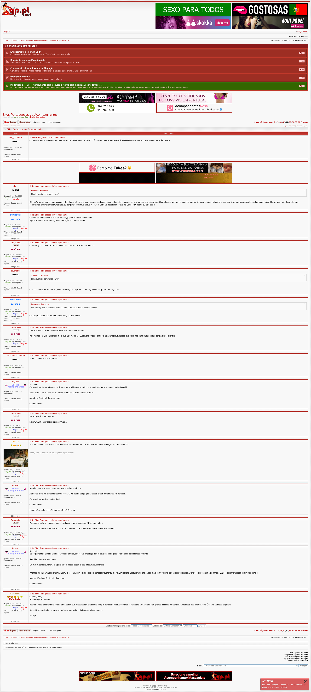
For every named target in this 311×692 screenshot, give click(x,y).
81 (284, 122)
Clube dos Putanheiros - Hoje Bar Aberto (33, 40)
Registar (7, 32)
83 (290, 122)
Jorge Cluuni (24, 117)
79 (278, 122)
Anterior (269, 122)
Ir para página (260, 122)
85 (296, 122)
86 (299, 122)
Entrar (305, 32)
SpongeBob (40, 117)
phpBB (154, 685)
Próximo (304, 122)
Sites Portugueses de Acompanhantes (30, 114)
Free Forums (163, 687)
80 (281, 122)
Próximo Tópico (302, 126)
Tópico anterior (289, 126)
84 (293, 122)
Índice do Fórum (10, 40)
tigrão (16, 117)
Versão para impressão (11, 126)
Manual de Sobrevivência (59, 40)
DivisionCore (172, 687)
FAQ (299, 32)
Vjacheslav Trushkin (149, 687)
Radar (32, 117)
